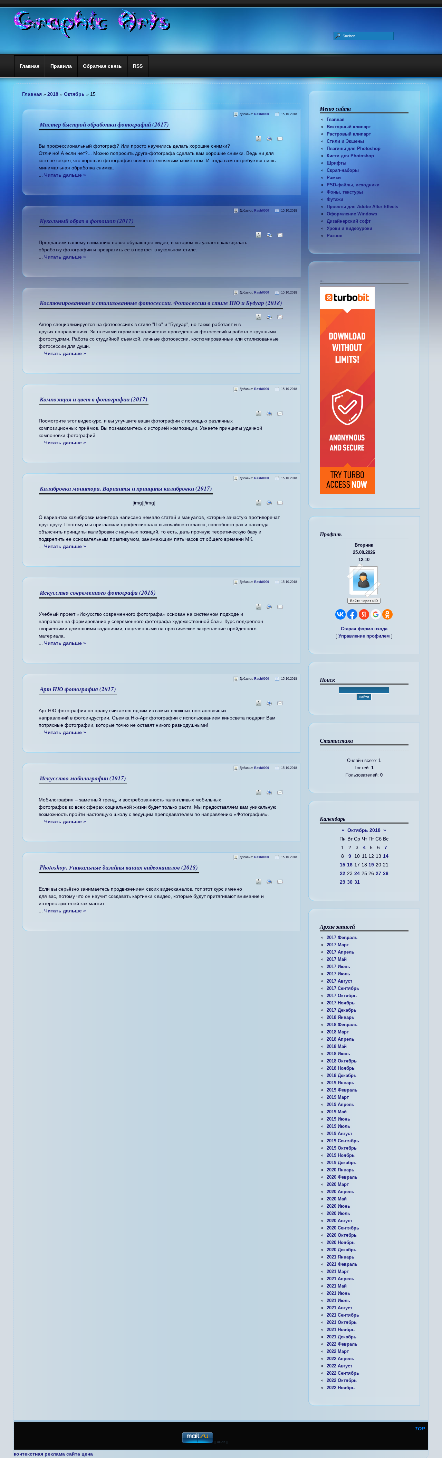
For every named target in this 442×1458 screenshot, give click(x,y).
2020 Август (339, 1220)
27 (378, 873)
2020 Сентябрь (343, 1228)
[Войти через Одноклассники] (387, 614)
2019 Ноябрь (341, 1155)
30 (350, 882)
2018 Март (338, 1031)
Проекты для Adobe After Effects (362, 206)
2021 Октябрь (342, 1322)
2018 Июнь (338, 1053)
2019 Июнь (338, 1119)
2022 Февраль (342, 1344)
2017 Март (338, 944)
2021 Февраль (342, 1264)
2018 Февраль (342, 1024)
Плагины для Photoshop (354, 148)
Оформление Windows (352, 213)
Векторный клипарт (349, 126)
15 (342, 864)
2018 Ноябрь (341, 1068)
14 (385, 856)
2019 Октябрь (342, 1148)
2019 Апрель (340, 1104)
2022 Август (339, 1365)
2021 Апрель (340, 1278)
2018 (52, 94)
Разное (334, 235)
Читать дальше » (65, 175)
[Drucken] (268, 141)
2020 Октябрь (342, 1235)
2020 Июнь (338, 1206)
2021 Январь (340, 1257)
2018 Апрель (340, 1039)
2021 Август (339, 1307)
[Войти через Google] (376, 614)
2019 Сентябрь (343, 1140)
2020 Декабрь (341, 1249)
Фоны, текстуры (345, 192)
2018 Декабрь (341, 1075)
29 (342, 882)
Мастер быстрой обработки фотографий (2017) (104, 124)
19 (371, 864)
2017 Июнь (338, 966)
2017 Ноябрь (341, 1002)
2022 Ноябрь (341, 1387)
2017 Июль (338, 973)
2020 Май (337, 1198)
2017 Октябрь (342, 995)
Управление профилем (364, 636)
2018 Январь (340, 1017)
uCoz (221, 1442)
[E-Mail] (279, 141)
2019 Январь (340, 1082)
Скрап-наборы (343, 170)
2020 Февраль (342, 1177)
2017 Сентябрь (343, 988)
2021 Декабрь (341, 1336)
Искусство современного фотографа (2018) (98, 592)
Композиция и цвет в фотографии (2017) (93, 399)
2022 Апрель (340, 1358)
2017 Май (337, 959)
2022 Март (338, 1351)
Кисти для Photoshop (350, 155)
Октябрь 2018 (364, 830)
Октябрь (74, 94)
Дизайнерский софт (349, 221)
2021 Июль (338, 1300)
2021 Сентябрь (343, 1315)
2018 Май (337, 1046)
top (420, 1428)
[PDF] (257, 141)
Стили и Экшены (345, 141)
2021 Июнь (338, 1293)
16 (350, 864)
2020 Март (338, 1184)
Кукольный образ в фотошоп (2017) (87, 221)
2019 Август (339, 1133)
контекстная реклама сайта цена (53, 1454)
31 (357, 882)
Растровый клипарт (349, 134)
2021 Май (337, 1286)
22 (342, 873)
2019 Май (337, 1111)
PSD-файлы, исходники (353, 184)
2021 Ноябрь (341, 1329)
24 (357, 873)
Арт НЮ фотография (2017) (78, 689)
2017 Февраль (342, 937)
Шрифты (336, 163)
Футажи (335, 199)
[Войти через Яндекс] (364, 614)
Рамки (334, 177)
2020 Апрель (340, 1191)
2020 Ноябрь (341, 1242)
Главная (336, 119)
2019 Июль (338, 1126)
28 (385, 873)
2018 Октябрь (342, 1061)
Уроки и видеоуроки (349, 228)
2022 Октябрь (342, 1380)
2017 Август (339, 981)
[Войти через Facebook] (352, 614)
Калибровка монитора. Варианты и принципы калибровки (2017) (126, 488)
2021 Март (338, 1271)
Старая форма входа (364, 628)
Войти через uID (364, 601)
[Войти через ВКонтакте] (340, 614)
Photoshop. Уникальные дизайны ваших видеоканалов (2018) (119, 867)
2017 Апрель (340, 952)
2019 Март (338, 1097)
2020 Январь (340, 1169)
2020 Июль (338, 1213)
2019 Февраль (342, 1090)
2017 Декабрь (341, 1010)
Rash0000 (261, 114)
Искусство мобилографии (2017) (83, 778)
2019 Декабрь (341, 1162)
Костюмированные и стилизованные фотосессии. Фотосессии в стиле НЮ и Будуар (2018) (161, 303)
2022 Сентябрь (343, 1373)
